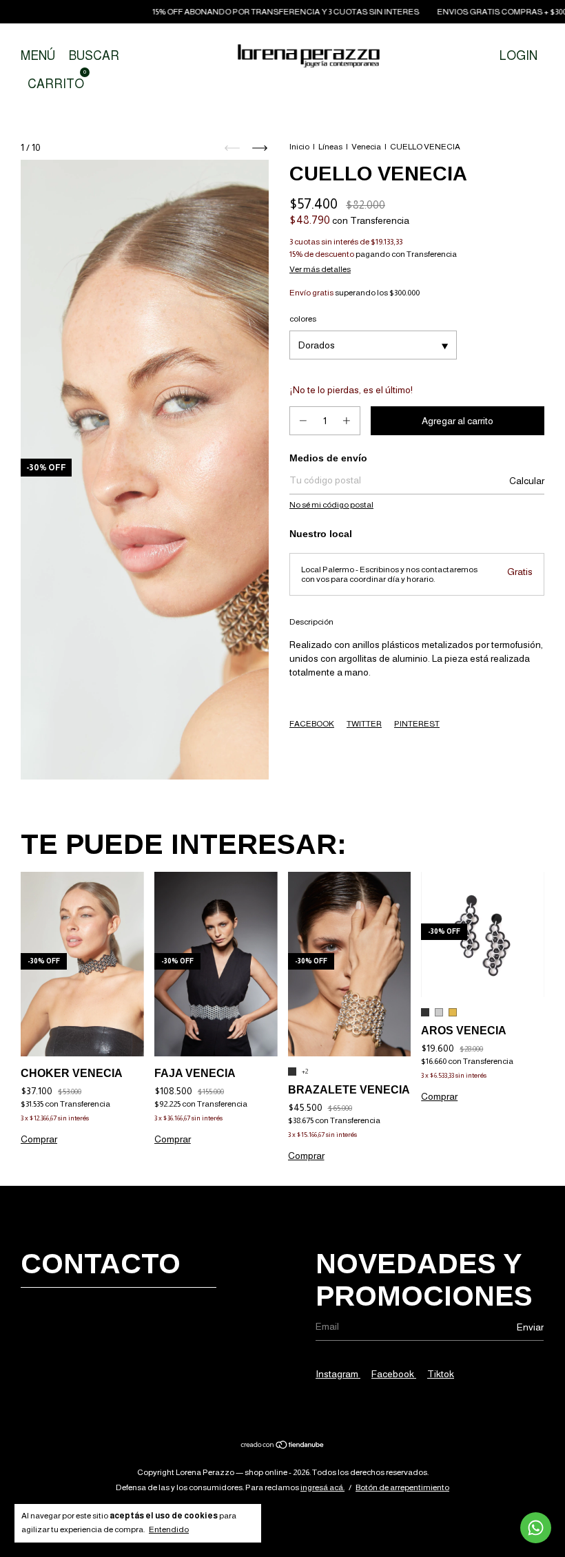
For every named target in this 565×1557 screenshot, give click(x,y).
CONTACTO (101, 1263)
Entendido (169, 1529)
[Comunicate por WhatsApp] (535, 1527)
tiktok (440, 1373)
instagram (338, 1373)
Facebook (311, 724)
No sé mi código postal (331, 505)
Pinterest (417, 724)
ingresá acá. (322, 1487)
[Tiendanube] (283, 1446)
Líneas (330, 146)
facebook (393, 1373)
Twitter (364, 724)
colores (302, 319)
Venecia (366, 146)
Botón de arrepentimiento (402, 1487)
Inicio (299, 146)
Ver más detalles (320, 269)
